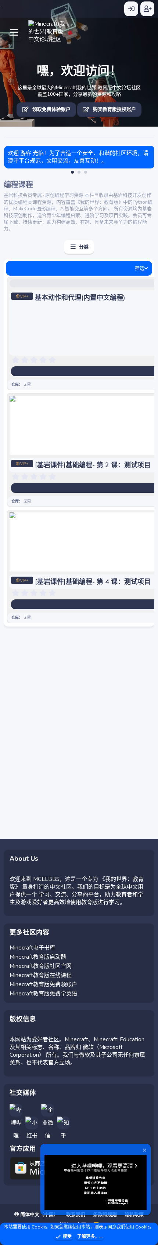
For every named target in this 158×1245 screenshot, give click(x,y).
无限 (27, 384)
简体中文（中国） (38, 1214)
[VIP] (22, 297)
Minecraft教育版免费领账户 (43, 984)
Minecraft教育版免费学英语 (43, 993)
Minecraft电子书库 (32, 947)
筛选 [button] (139, 268)
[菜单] (14, 30)
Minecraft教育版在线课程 (41, 975)
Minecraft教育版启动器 (38, 957)
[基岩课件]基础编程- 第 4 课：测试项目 (93, 581)
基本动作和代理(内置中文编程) (80, 297)
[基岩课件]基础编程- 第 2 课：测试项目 (93, 465)
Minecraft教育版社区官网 (41, 966)
